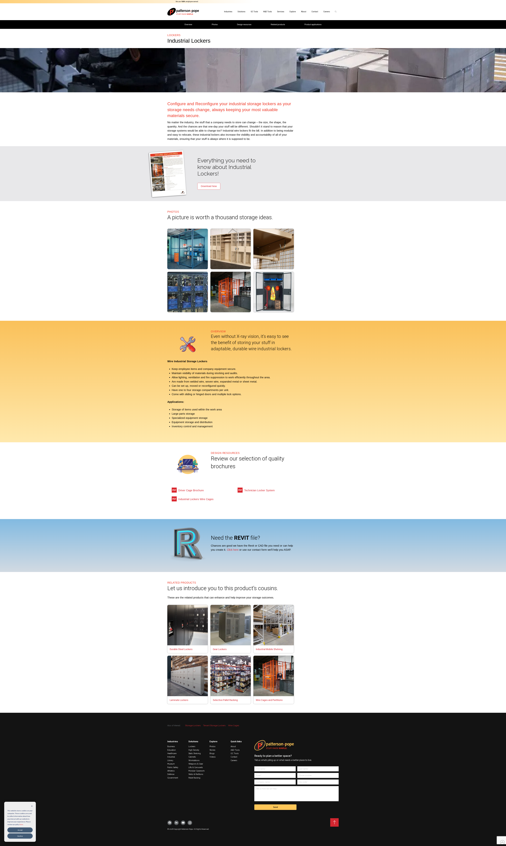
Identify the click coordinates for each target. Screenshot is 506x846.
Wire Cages (233, 725)
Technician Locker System (259, 490)
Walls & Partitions (195, 774)
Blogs (212, 753)
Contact (234, 757)
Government (172, 778)
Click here (233, 549)
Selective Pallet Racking (225, 700)
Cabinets (192, 757)
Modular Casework (196, 771)
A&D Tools (267, 12)
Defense (170, 774)
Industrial (171, 757)
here (21, 824)
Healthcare (171, 753)
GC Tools (254, 12)
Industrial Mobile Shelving (269, 649)
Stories (212, 750)
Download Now (209, 186)
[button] (336, 12)
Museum (171, 764)
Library (170, 760)
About (303, 12)
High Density (193, 750)
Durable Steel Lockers (181, 649)
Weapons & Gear (195, 764)
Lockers (191, 746)
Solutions (241, 12)
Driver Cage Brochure (191, 490)
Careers (326, 12)
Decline (20, 836)
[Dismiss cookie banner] (32, 806)
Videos (213, 757)
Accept (20, 830)
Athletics (171, 771)
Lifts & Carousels (195, 767)
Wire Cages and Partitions (269, 700)
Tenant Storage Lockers (214, 725)
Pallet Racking (194, 778)
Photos (212, 746)
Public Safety (172, 767)
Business (171, 746)
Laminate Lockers (179, 700)
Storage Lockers (193, 725)
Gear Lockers (220, 649)
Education (171, 750)
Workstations (194, 760)
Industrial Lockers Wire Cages (195, 499)
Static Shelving (194, 753)
